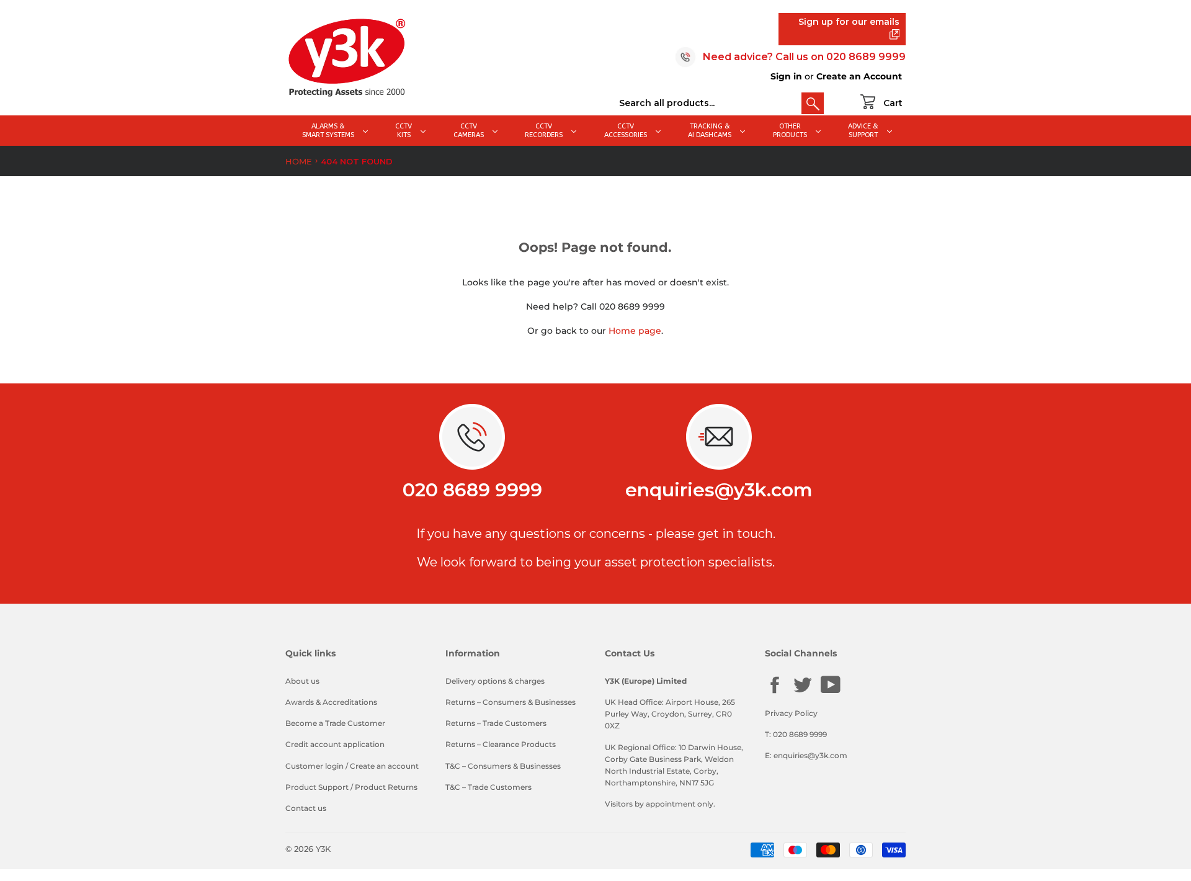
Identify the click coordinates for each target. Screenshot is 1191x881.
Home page (635, 330)
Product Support (317, 787)
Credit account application (335, 744)
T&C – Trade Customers (488, 787)
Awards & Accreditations (331, 702)
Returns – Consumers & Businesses (510, 702)
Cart (893, 103)
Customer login (314, 766)
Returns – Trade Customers (495, 723)
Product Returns (386, 787)
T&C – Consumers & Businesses (503, 766)
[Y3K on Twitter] (803, 692)
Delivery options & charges (495, 681)
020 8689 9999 (866, 57)
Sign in (786, 76)
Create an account (384, 766)
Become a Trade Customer (335, 723)
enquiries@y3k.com (719, 489)
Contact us (305, 808)
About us (302, 681)
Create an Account (859, 76)
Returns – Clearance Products (500, 744)
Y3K (323, 849)
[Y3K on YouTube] (831, 691)
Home (298, 161)
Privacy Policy (791, 713)
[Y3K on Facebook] (775, 692)
